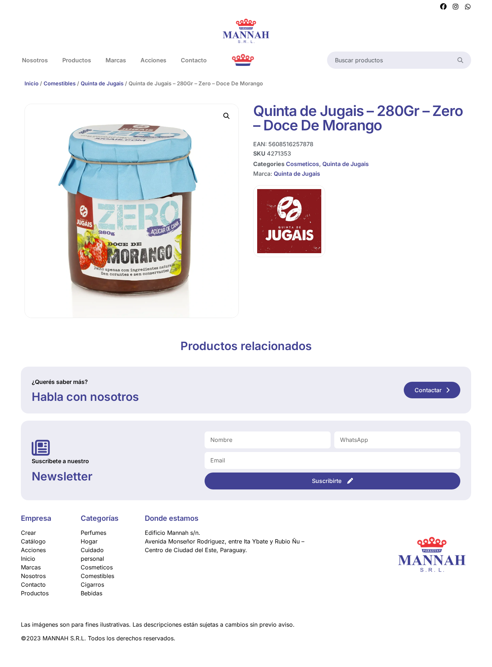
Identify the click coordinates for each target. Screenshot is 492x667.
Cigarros (92, 584)
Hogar (89, 541)
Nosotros (35, 60)
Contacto (194, 60)
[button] (226, 115)
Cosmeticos (302, 163)
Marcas (116, 60)
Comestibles (60, 83)
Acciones (153, 60)
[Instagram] (455, 7)
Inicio (31, 83)
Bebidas (91, 593)
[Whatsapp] (468, 7)
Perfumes (93, 532)
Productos (76, 60)
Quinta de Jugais (102, 83)
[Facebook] (443, 7)
